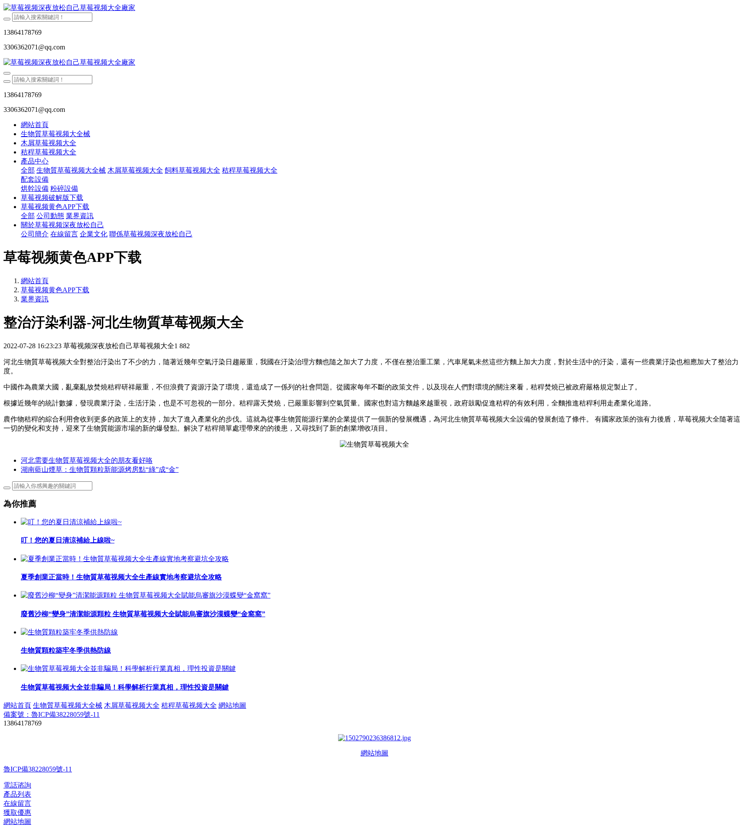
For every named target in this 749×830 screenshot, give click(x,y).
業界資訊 (35, 299)
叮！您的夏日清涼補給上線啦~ (67, 540)
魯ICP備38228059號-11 (37, 769)
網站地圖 (374, 753)
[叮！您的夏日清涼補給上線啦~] (71, 522)
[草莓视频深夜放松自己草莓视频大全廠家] (374, 8)
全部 (28, 170)
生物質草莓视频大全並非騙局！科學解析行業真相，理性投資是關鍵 (125, 687)
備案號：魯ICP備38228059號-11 (51, 714)
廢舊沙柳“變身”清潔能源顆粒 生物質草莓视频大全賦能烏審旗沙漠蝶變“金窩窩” (143, 614)
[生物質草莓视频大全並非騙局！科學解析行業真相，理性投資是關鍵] (128, 668)
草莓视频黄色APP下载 (55, 290)
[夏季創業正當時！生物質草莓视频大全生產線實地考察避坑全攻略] (125, 558)
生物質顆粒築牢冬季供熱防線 (66, 650)
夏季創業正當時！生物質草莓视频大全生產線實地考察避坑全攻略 (121, 577)
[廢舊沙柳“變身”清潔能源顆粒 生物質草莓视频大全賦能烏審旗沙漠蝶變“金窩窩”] (145, 595)
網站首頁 (35, 124)
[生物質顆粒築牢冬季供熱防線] (69, 632)
